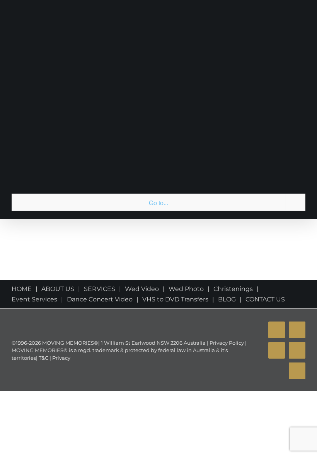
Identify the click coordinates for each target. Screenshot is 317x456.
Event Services (34, 299)
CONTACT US (265, 299)
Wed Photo (186, 289)
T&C (42, 358)
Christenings (233, 289)
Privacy (60, 358)
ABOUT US (57, 289)
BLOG (227, 299)
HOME (22, 289)
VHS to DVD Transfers (175, 299)
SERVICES (99, 289)
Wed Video (142, 289)
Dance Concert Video (100, 299)
